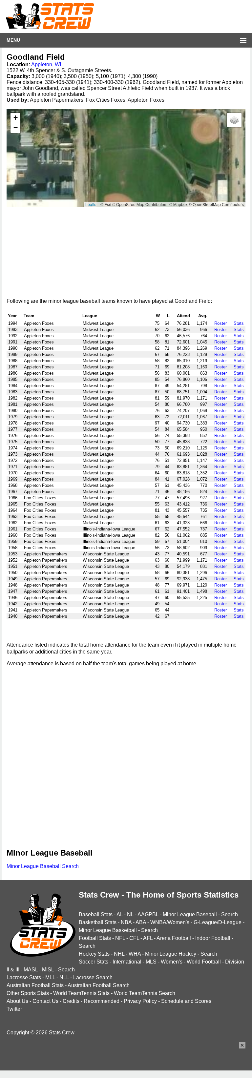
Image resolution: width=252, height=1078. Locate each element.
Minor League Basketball (108, 930)
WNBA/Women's (169, 922)
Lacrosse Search (93, 977)
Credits (71, 1001)
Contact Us (45, 1001)
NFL (120, 938)
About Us (17, 1001)
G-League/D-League (218, 922)
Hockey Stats (94, 954)
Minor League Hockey (170, 954)
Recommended (101, 1001)
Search (229, 914)
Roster (220, 323)
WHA (135, 954)
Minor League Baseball (190, 914)
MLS (151, 961)
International (127, 961)
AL (119, 914)
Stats (239, 323)
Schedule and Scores (186, 1001)
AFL (148, 938)
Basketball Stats (97, 922)
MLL (50, 977)
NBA (126, 922)
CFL (134, 938)
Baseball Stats (96, 914)
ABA (141, 922)
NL (130, 914)
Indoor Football (212, 938)
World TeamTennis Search (144, 993)
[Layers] (234, 120)
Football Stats (95, 938)
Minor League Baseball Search (43, 866)
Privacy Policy (140, 1001)
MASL (31, 969)
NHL (119, 954)
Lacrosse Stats (24, 977)
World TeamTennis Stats (81, 993)
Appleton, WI (46, 64)
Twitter (14, 1009)
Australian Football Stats (35, 985)
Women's (171, 961)
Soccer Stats (93, 961)
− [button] (15, 128)
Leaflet (91, 204)
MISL (48, 969)
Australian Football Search (99, 985)
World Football (204, 961)
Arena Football (174, 938)
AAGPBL (147, 914)
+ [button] (15, 118)
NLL (64, 977)
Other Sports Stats (28, 993)
